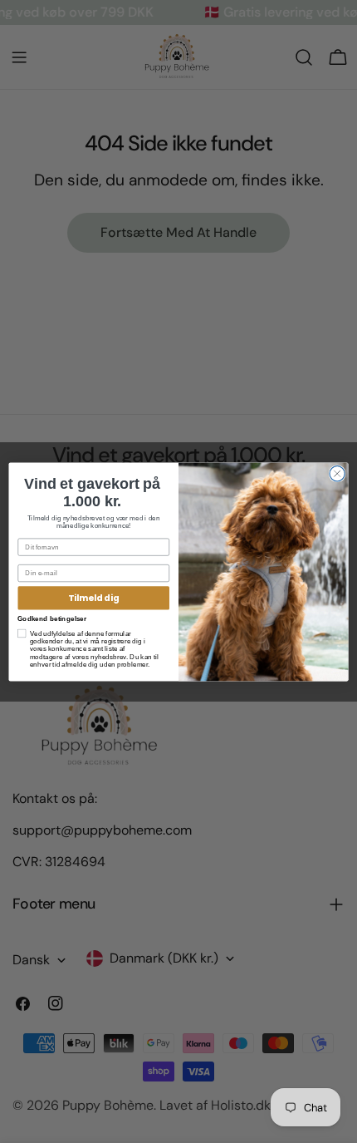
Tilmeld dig (93, 598)
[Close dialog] (337, 473)
